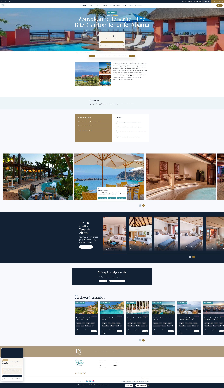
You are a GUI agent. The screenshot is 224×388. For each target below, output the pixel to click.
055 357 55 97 (17, 378)
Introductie (92, 55)
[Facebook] (79, 373)
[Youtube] (81, 373)
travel (5, 1)
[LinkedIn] (84, 373)
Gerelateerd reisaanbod (122, 55)
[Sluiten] (148, 385)
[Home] (1, 1)
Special (98, 55)
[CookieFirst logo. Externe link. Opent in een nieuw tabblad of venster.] (98, 188)
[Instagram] (76, 373)
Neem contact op (7, 378)
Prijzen (131, 55)
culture (9, 1)
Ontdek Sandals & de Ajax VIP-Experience (12, 376)
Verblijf (114, 55)
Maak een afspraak (106, 277)
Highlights (104, 55)
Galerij (109, 55)
